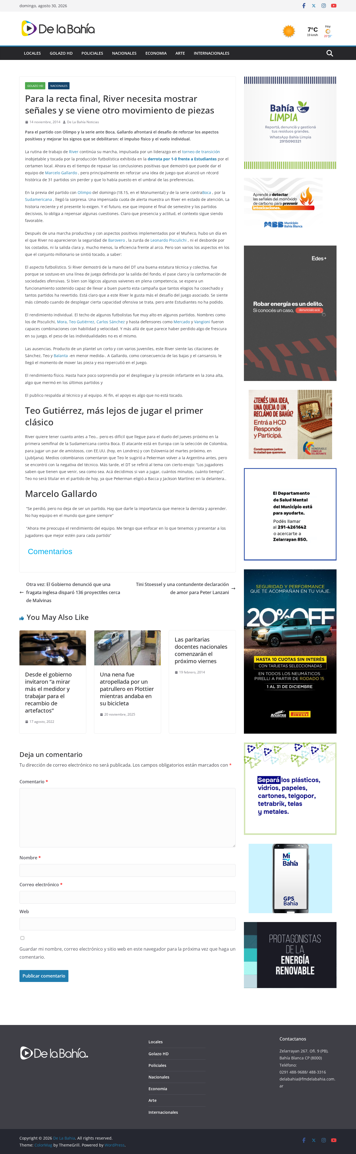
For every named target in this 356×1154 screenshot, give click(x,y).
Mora (62, 321)
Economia (156, 53)
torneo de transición (201, 151)
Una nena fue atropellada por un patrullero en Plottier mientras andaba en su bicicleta (127, 689)
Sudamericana (38, 199)
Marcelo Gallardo (61, 172)
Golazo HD (61, 53)
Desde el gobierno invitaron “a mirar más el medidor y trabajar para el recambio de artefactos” (48, 692)
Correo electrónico (41, 885)
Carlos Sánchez (111, 321)
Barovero (116, 240)
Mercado (182, 321)
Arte (180, 53)
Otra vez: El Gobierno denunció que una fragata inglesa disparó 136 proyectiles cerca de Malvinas (73, 592)
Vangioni (202, 321)
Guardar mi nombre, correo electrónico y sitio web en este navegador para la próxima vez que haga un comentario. (127, 953)
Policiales (92, 53)
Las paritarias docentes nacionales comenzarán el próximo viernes (201, 650)
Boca (206, 192)
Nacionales (124, 53)
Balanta (61, 355)
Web (24, 911)
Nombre (30, 858)
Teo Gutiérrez (81, 321)
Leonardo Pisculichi (168, 240)
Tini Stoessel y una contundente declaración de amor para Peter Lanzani (182, 588)
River (73, 151)
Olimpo (84, 192)
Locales (32, 53)
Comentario (33, 782)
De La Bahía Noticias (83, 122)
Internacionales (211, 53)
